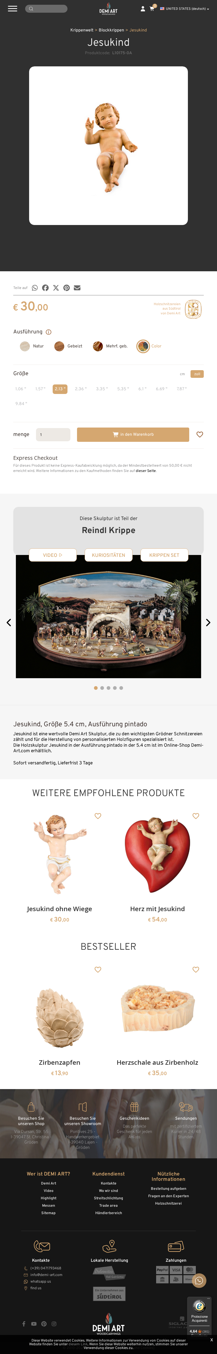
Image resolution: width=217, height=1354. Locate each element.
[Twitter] (56, 287)
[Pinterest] (66, 287)
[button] (9, 623)
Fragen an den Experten (168, 1196)
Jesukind (138, 30)
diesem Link (78, 1344)
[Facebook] (45, 287)
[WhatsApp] (34, 287)
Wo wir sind (108, 1191)
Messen (48, 1206)
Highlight (48, 1198)
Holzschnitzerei (168, 1203)
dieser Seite (146, 471)
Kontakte (108, 1183)
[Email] (77, 287)
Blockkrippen (111, 30)
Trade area (108, 1206)
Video (48, 1191)
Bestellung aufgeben (168, 1189)
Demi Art (48, 1183)
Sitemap (48, 1213)
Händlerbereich (108, 1213)
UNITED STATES (186, 9)
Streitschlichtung (108, 1198)
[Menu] (208, 1300)
